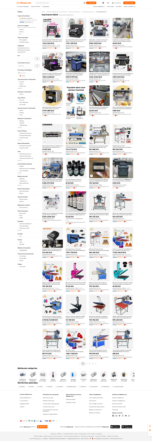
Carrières (22, 406)
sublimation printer (72, 386)
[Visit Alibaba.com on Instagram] (123, 416)
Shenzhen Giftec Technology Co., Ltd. (51, 114)
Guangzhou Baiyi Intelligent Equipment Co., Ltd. (52, 220)
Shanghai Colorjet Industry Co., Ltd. (97, 46)
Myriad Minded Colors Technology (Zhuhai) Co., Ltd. (76, 222)
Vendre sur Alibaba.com (118, 397)
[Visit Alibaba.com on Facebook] (113, 416)
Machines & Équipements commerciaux (57, 11)
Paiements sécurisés (48, 397)
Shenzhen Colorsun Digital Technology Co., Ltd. (76, 46)
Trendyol (93, 433)
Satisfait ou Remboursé (48, 400)
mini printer (50, 386)
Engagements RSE (24, 403)
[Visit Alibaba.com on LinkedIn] (116, 416)
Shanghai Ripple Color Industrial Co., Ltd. (52, 80)
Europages (99, 433)
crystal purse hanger (118, 386)
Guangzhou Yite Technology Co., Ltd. (51, 46)
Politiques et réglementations (50, 414)
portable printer (105, 386)
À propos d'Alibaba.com (26, 394)
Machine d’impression (74, 11)
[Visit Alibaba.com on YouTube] (126, 416)
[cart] (108, 3)
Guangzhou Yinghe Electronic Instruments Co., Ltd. (76, 80)
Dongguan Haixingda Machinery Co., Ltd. (99, 152)
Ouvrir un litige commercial (95, 403)
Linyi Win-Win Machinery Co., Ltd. (97, 80)
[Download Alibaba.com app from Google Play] (127, 426)
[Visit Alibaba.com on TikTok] (129, 416)
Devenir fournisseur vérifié (118, 406)
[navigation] (29, 188)
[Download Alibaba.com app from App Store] (115, 426)
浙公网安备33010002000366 (101, 438)
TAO (88, 433)
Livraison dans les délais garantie (51, 403)
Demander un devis (71, 402)
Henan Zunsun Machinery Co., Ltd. (121, 80)
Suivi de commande (117, 403)
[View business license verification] (90, 438)
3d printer (31, 386)
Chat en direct (92, 400)
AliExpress (53, 433)
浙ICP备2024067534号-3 (116, 438)
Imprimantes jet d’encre (88, 11)
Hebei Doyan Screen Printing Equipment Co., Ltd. (76, 152)
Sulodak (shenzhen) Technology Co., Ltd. (99, 186)
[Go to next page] (95, 363)
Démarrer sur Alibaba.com (118, 400)
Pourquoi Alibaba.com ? (25, 397)
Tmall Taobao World (68, 433)
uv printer (40, 386)
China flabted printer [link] (101, 11)
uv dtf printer (60, 386)
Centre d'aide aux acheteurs (96, 397)
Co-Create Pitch (24, 400)
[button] (84, 3)
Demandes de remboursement (96, 406)
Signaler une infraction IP (95, 409)
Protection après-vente (48, 406)
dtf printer (22, 386)
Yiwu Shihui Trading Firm (118, 186)
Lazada (76, 433)
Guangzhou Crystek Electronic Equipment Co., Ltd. (123, 46)
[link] (150, 426)
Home (43, 11)
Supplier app (69, 426)
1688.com (59, 433)
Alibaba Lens (27, 426)
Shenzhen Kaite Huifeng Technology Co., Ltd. (76, 186)
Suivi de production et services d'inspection (50, 410)
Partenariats (115, 409)
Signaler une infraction (94, 412)
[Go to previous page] (79, 363)
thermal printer (94, 386)
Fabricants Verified (70, 399)
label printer (83, 386)
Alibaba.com (105, 426)
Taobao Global (82, 433)
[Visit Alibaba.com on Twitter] (119, 416)
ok (37, 58)
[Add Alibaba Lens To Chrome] (42, 426)
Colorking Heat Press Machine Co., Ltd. (75, 289)
